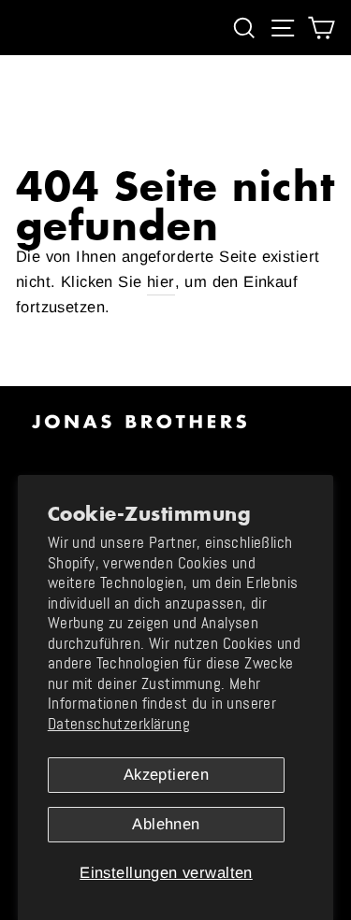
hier (161, 282)
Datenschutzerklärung (119, 724)
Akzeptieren (167, 774)
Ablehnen (165, 824)
